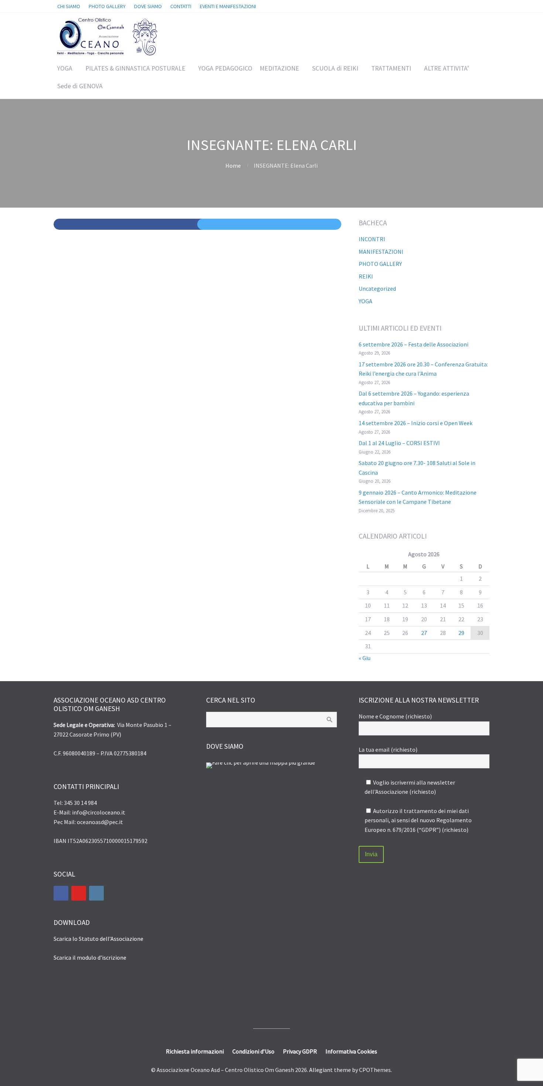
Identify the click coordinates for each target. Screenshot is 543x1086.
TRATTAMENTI (391, 68)
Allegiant (321, 1069)
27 (424, 632)
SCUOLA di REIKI (335, 68)
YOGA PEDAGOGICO (225, 68)
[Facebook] (61, 893)
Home (233, 165)
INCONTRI (372, 239)
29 (461, 632)
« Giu (364, 658)
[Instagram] (96, 893)
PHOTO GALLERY (380, 263)
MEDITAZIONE (279, 68)
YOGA (64, 68)
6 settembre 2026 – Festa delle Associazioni (413, 344)
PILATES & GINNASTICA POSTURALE (135, 68)
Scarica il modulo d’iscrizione (90, 957)
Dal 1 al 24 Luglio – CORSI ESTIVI (399, 443)
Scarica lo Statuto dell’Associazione (98, 938)
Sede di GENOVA (80, 86)
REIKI (366, 276)
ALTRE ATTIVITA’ (446, 68)
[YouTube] (78, 893)
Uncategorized (377, 288)
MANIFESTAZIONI (381, 251)
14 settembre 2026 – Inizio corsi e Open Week (415, 423)
